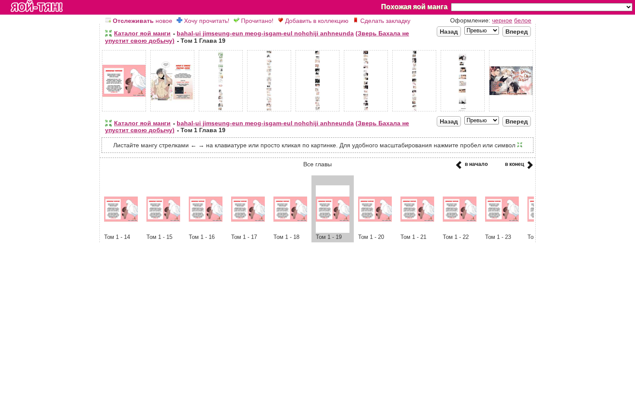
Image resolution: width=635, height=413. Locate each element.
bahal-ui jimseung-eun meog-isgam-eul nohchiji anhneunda (265, 33)
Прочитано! (256, 20)
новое (142, 20)
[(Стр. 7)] (414, 111)
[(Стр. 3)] (221, 111)
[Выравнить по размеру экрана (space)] (108, 33)
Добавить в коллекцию (316, 20)
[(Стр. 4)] (269, 111)
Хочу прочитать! (205, 20)
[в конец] (528, 168)
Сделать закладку (384, 20)
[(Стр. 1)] (124, 111)
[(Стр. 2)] (172, 111)
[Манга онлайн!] (36, 7)
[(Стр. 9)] (511, 111)
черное (502, 20)
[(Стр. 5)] (317, 111)
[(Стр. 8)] (462, 111)
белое (522, 20)
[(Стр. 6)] (366, 111)
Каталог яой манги (142, 33)
